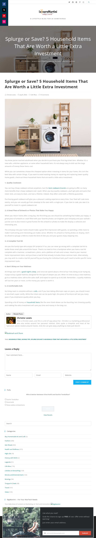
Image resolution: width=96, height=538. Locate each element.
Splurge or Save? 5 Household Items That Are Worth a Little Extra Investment (58, 339)
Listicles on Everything (12, 471)
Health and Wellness (12, 449)
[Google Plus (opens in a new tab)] (76, 2)
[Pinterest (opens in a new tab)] (80, 2)
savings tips (26, 339)
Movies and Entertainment (14, 475)
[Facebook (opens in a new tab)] (73, 2)
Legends (8, 462)
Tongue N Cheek (10, 483)
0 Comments (45, 95)
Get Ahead (8, 445)
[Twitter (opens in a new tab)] (69, 2)
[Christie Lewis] (11, 320)
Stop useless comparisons (16, 405)
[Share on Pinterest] (4, 16)
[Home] (21, 61)
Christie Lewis (11, 95)
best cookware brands (57, 188)
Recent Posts (18, 314)
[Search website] (88, 2)
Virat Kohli (10, 402)
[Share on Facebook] (4, 4)
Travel (7, 488)
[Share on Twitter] (4, 10)
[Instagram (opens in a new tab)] (83, 2)
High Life (8, 453)
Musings (8, 479)
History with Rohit (11, 458)
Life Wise (34, 95)
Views (7, 492)
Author (8, 314)
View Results (48, 415)
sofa (35, 291)
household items (33, 302)
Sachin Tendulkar (13, 399)
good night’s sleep (29, 272)
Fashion (7, 441)
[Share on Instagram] (4, 21)
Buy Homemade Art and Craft (15, 436)
